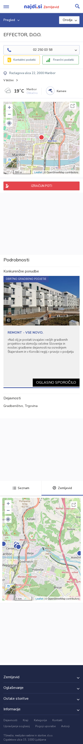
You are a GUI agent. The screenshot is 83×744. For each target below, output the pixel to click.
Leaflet (38, 172)
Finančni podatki (63, 60)
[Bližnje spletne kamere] (50, 91)
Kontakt (57, 720)
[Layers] (11, 162)
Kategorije (40, 720)
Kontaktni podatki (24, 60)
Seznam (23, 488)
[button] (9, 123)
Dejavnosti (10, 720)
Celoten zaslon (72, 105)
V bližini (8, 80)
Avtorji (65, 726)
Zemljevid (65, 488)
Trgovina (31, 406)
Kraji (25, 720)
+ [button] (9, 107)
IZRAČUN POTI (41, 186)
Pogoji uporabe (45, 726)
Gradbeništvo (13, 406)
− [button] (9, 114)
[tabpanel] (41, 331)
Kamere (61, 91)
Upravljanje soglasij (16, 726)
